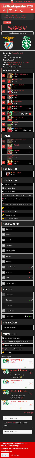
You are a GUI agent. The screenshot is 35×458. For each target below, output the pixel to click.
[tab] (17, 418)
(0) (18, 33)
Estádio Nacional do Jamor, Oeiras (18, 62)
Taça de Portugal (20, 17)
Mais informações (6, 451)
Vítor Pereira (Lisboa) (14, 64)
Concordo (5, 455)
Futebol (5, 15)
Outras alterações (11, 432)
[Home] (17, 5)
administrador (11, 423)
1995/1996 (8, 17)
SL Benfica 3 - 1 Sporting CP (17, 28)
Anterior (8, 22)
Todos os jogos (29, 413)
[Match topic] (31, 362)
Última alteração (10, 418)
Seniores (22, 15)
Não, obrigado (15, 455)
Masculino (14, 15)
